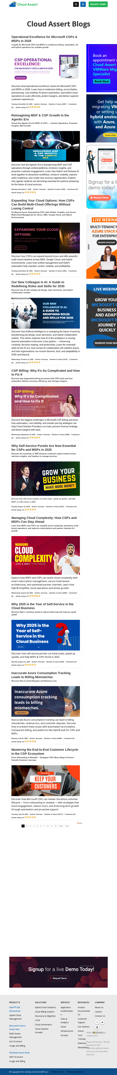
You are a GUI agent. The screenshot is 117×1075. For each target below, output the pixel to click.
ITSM (37, 1020)
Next (61, 826)
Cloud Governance (43, 1024)
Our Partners (84, 1026)
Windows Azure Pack (19, 1052)
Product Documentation (84, 1011)
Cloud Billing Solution (44, 1011)
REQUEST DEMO (98, 4)
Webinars (82, 1043)
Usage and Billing (17, 1045)
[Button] (83, 4)
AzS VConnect (15, 1041)
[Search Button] (76, 4)
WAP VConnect (16, 1057)
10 (56, 826)
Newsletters (83, 1047)
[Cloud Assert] (23, 5)
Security (64, 1035)
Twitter (102, 1022)
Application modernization (67, 1011)
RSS (80, 823)
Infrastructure (67, 1031)
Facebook (97, 1022)
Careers (98, 1011)
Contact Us (100, 1016)
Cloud (63, 1026)
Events (81, 1031)
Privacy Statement (75, 1071)
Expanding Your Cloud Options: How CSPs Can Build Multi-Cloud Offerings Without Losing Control (42, 204)
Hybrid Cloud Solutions (45, 1007)
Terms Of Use (57, 1071)
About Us (99, 1007)
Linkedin (97, 1027)
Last (67, 826)
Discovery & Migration (45, 1016)
